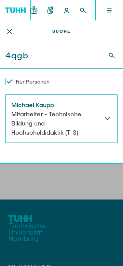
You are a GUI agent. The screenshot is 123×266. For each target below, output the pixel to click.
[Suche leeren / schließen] (9, 31)
